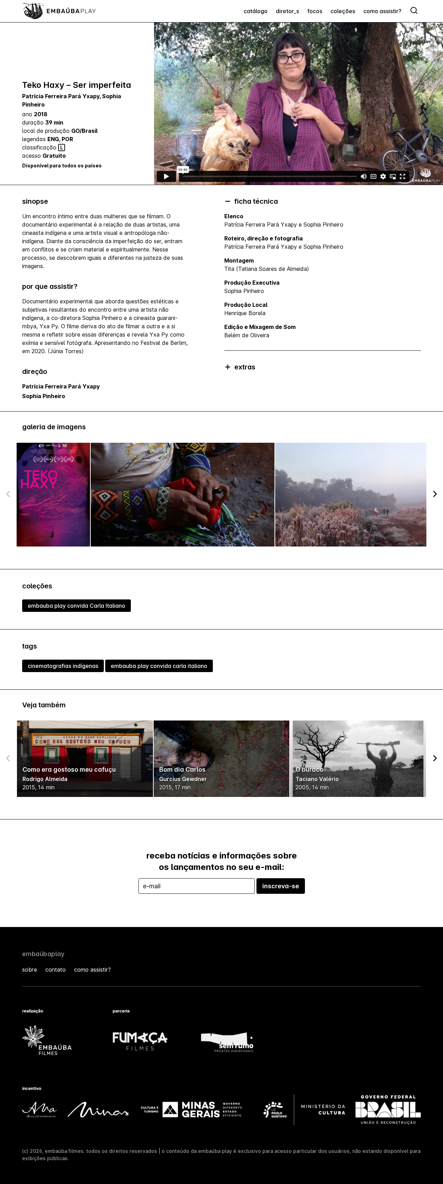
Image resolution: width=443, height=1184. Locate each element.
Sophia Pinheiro (43, 396)
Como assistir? (382, 11)
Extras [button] (244, 367)
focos (314, 11)
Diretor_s (287, 11)
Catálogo (256, 11)
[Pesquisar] (414, 11)
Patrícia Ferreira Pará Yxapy (60, 96)
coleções (343, 11)
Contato (55, 969)
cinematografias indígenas (63, 665)
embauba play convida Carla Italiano (76, 605)
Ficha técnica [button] (256, 201)
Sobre (29, 969)
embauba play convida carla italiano (159, 665)
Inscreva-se (280, 886)
